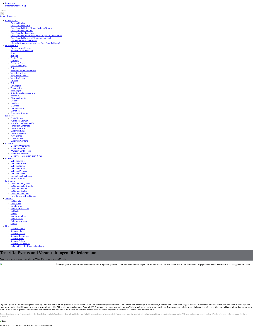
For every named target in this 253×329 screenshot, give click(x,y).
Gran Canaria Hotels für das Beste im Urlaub (31, 28)
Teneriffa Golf (17, 219)
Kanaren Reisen (18, 241)
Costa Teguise (17, 118)
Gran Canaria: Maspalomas (23, 33)
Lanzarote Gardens (19, 141)
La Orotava (16, 203)
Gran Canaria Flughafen (22, 31)
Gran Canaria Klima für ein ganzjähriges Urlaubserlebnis (36, 36)
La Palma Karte (18, 168)
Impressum (10, 3)
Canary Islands (7, 16)
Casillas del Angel (18, 66)
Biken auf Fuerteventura (22, 51)
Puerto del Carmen (19, 121)
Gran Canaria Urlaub (20, 26)
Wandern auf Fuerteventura (23, 71)
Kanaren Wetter (18, 234)
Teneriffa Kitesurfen (20, 209)
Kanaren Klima (17, 231)
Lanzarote (9, 116)
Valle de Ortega (18, 78)
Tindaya (14, 81)
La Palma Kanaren (19, 163)
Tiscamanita (16, 88)
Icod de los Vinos (18, 216)
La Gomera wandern (20, 193)
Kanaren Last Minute (20, 244)
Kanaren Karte (17, 239)
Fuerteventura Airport (21, 48)
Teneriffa (9, 198)
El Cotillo (15, 106)
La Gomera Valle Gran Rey (22, 186)
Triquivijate (16, 86)
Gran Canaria (11, 21)
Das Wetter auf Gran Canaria (24, 41)
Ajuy (13, 53)
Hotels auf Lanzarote (20, 126)
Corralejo (15, 61)
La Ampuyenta (17, 108)
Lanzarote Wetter (19, 133)
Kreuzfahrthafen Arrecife (22, 123)
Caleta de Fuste (18, 63)
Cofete (14, 68)
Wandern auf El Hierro (21, 151)
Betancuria (16, 96)
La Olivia (15, 103)
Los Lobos (15, 101)
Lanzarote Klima (18, 131)
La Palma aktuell (18, 161)
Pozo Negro (16, 91)
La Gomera (10, 181)
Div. (7, 226)
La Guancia (16, 201)
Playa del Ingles (18, 23)
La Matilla (15, 111)
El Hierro (9, 143)
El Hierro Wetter (18, 148)
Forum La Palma (18, 178)
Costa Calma (16, 58)
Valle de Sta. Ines (18, 73)
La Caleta (15, 211)
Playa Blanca (16, 136)
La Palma (9, 158)
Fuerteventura (11, 46)
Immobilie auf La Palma (21, 176)
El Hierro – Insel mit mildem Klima (26, 156)
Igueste (14, 214)
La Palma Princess (19, 171)
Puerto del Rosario (19, 113)
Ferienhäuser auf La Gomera (24, 196)
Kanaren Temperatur (20, 236)
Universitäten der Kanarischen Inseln (28, 246)
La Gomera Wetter (19, 191)
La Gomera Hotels (19, 188)
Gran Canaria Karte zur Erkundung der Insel (31, 38)
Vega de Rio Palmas (19, 76)
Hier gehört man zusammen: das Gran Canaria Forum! (35, 43)
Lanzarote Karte (18, 128)
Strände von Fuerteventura (23, 93)
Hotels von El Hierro (20, 153)
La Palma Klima (18, 166)
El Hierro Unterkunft (20, 146)
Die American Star (19, 98)
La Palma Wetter (18, 173)
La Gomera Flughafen (20, 183)
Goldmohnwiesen (19, 221)
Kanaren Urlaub (18, 229)
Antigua (14, 56)
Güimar (14, 224)
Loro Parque (16, 206)
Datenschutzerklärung (15, 6)
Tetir (13, 83)
